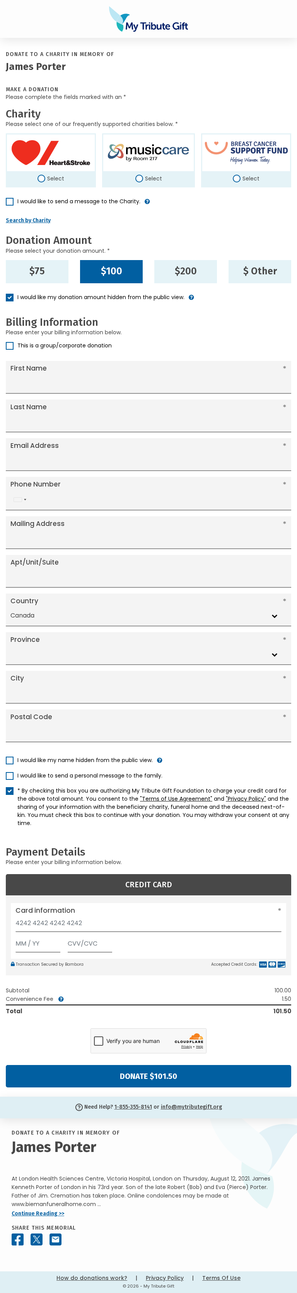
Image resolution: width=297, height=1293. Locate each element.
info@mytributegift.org (191, 1107)
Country (24, 601)
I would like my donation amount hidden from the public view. (100, 297)
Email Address (34, 445)
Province (25, 639)
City (17, 678)
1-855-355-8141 (133, 1107)
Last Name (28, 407)
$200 (186, 271)
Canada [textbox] (22, 615)
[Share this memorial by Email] (55, 1239)
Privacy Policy (165, 1278)
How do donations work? (91, 1278)
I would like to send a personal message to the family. (89, 775)
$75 (37, 271)
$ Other (260, 271)
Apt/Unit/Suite (34, 562)
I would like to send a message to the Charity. (78, 201)
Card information (45, 910)
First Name (28, 368)
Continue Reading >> (38, 1213)
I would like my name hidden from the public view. (85, 760)
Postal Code (31, 716)
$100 (111, 271)
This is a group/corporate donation (64, 345)
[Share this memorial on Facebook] (17, 1239)
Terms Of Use (221, 1278)
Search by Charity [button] (28, 220)
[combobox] (20, 499)
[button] (147, 204)
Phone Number (35, 484)
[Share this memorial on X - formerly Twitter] (36, 1239)
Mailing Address (37, 523)
